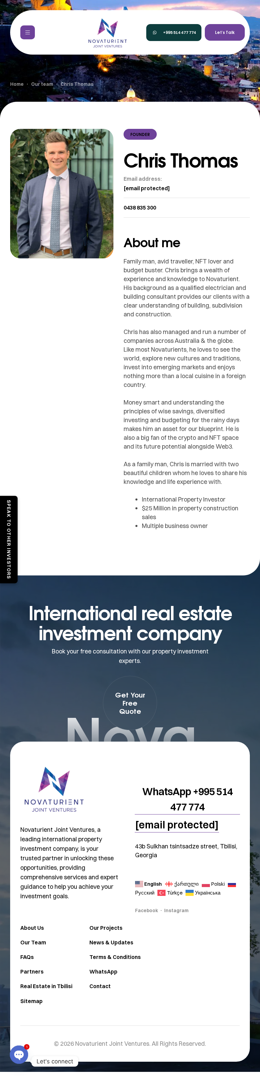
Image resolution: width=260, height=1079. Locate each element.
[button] (173, 32)
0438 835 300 (140, 207)
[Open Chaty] (19, 1061)
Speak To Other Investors (9, 539)
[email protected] (147, 188)
